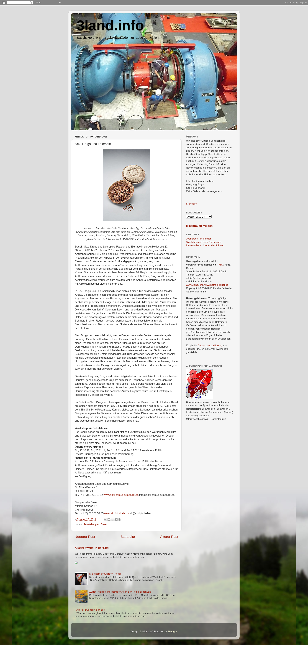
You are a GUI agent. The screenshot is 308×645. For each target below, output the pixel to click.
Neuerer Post (85, 537)
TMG (220, 264)
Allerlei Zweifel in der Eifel (92, 547)
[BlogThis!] (109, 519)
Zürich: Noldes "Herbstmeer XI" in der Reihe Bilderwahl (120, 591)
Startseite (127, 537)
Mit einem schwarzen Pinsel (105, 573)
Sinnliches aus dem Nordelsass (203, 242)
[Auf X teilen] (112, 519)
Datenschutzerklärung (210, 345)
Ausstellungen (91, 524)
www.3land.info (194, 285)
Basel (104, 524)
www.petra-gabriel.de (216, 285)
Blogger (172, 631)
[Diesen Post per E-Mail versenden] (105, 519)
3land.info (110, 25)
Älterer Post (169, 537)
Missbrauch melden (199, 225)
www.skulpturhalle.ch (116, 513)
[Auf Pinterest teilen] (119, 519)
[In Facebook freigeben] (116, 519)
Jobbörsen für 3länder (198, 238)
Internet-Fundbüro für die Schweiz (205, 245)
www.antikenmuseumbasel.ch (121, 494)
